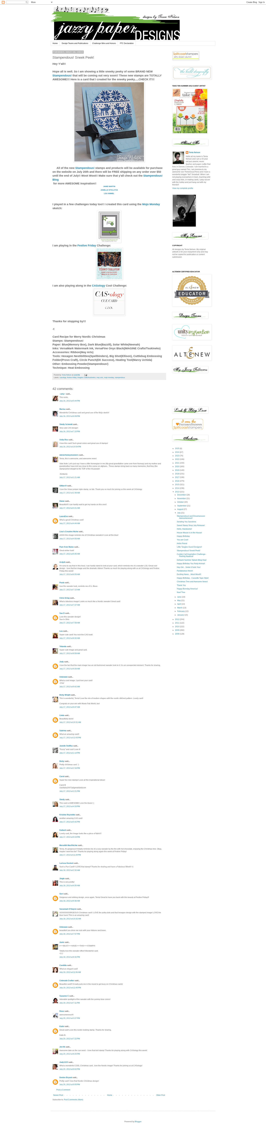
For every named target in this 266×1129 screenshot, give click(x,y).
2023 (177, 456)
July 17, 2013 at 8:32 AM (69, 638)
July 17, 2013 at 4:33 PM (69, 806)
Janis (61, 942)
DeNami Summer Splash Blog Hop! (191, 560)
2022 (177, 459)
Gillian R (63, 486)
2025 (177, 448)
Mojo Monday (151, 204)
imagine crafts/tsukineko (86, 377)
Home (55, 43)
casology (63, 377)
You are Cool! (182, 540)
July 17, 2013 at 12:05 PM (70, 738)
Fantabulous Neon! (185, 571)
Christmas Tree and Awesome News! (192, 581)
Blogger (138, 1122)
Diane (61, 501)
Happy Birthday (183, 536)
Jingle (62, 879)
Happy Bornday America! (187, 589)
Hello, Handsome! (184, 529)
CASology (99, 285)
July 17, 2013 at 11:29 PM (70, 855)
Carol (61, 776)
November (181, 498)
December (181, 495)
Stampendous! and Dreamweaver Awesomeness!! (191, 517)
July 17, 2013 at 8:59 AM (69, 653)
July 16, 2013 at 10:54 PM (70, 447)
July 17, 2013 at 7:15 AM (69, 590)
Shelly (62, 799)
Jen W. (62, 1047)
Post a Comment (63, 1090)
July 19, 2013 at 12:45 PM (70, 988)
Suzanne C (64, 996)
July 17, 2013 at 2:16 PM (69, 768)
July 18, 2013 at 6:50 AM (69, 885)
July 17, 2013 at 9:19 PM (69, 837)
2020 (177, 466)
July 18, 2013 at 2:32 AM (69, 870)
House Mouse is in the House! (189, 533)
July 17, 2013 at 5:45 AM (69, 554)
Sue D (62, 613)
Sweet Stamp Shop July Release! (191, 525)
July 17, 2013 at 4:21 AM (69, 508)
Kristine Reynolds (67, 815)
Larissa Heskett (66, 863)
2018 (177, 474)
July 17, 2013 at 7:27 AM (69, 605)
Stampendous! (62, 75)
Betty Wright (64, 695)
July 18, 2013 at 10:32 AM (70, 919)
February (181, 611)
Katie (61, 1026)
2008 (177, 634)
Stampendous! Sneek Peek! (188, 551)
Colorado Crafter (66, 980)
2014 (177, 488)
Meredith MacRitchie (68, 845)
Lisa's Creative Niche (68, 532)
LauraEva (63, 516)
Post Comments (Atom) (73, 1100)
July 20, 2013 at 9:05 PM (69, 1084)
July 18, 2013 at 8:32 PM (69, 957)
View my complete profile (182, 188)
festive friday (72, 377)
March (180, 608)
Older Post (160, 1095)
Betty (61, 761)
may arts (100, 377)
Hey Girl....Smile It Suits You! (188, 567)
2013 (177, 492)
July (179, 513)
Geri (61, 894)
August (180, 509)
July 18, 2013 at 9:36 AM (69, 901)
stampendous (120, 377)
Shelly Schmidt (66, 424)
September (182, 506)
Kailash (62, 830)
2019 (177, 470)
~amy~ (62, 394)
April (179, 604)
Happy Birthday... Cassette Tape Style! (193, 578)
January (180, 615)
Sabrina (62, 731)
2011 (177, 623)
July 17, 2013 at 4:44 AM (69, 523)
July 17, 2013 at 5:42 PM (69, 822)
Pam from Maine (66, 547)
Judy (61, 662)
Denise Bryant (65, 1077)
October (180, 502)
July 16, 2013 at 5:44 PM (69, 401)
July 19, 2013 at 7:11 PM (69, 1003)
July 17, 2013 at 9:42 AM (69, 687)
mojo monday (109, 377)
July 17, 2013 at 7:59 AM (69, 623)
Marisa (62, 409)
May (179, 600)
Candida (63, 965)
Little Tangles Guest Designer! (189, 547)
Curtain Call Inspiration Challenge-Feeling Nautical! (191, 555)
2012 (177, 619)
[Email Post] (86, 375)
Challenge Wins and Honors (104, 43)
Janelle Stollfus (66, 746)
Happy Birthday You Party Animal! (191, 564)
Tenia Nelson (194, 152)
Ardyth (62, 562)
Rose (61, 1011)
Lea (61, 631)
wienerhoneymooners (69, 455)
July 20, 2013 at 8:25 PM (69, 1054)
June (179, 597)
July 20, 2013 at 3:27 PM (69, 1018)
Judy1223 (63, 1062)
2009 (177, 630)
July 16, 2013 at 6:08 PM (69, 416)
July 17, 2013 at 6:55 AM (69, 574)
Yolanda (62, 646)
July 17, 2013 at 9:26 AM (69, 669)
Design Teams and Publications (75, 43)
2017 (177, 477)
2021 (177, 463)
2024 (177, 452)
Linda (61, 715)
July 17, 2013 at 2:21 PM (69, 791)
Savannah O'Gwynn (68, 909)
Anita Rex (63, 440)
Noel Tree (181, 592)
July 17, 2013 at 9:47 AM (69, 707)
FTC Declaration (127, 43)
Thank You (181, 585)
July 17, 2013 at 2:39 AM (69, 493)
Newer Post (58, 1095)
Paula (61, 583)
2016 (177, 481)
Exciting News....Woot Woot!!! (189, 574)
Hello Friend (182, 543)
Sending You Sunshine (186, 522)
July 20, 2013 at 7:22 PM (69, 1039)
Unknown (63, 677)
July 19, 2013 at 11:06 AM (70, 972)
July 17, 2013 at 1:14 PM (69, 753)
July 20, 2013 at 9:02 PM (69, 1069)
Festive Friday (86, 245)
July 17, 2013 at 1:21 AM (69, 477)
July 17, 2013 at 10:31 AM (70, 722)
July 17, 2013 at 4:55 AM (69, 539)
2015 (177, 484)
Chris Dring (64, 598)
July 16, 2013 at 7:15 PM (69, 431)
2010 (177, 627)
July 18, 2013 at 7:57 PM (69, 934)
